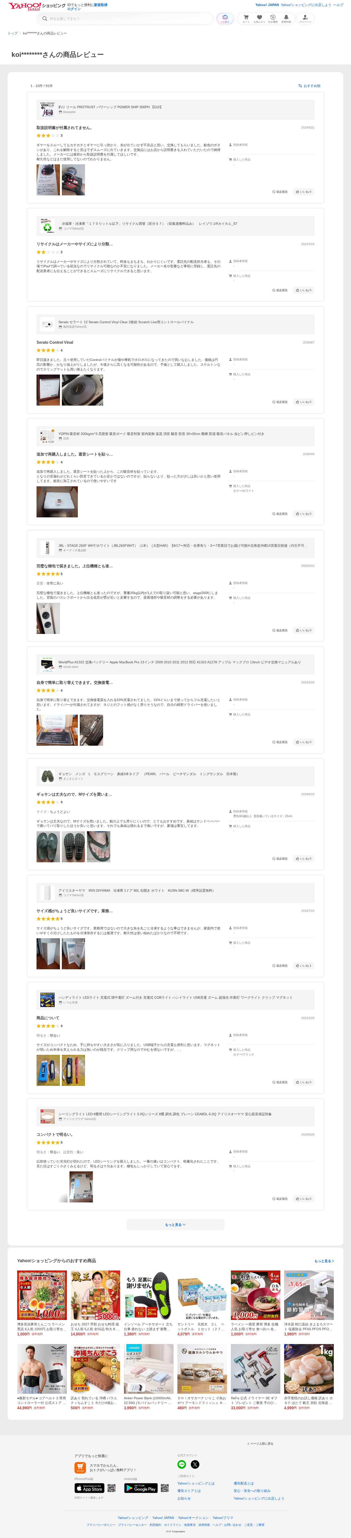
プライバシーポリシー (101, 1525)
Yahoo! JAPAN (267, 5)
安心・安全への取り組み (252, 1491)
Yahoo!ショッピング (133, 1518)
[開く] (48, 179)
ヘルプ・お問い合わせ (227, 1525)
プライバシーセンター (132, 1525)
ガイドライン (172, 1525)
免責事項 (190, 1525)
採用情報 (204, 1525)
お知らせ (184, 1498)
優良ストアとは (189, 1491)
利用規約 (155, 1525)
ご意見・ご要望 (254, 1525)
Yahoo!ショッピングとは (196, 1483)
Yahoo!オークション (193, 1518)
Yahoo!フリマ (223, 1518)
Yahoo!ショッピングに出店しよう (306, 5)
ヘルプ (338, 5)
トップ (13, 33)
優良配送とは (244, 1483)
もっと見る (322, 1261)
